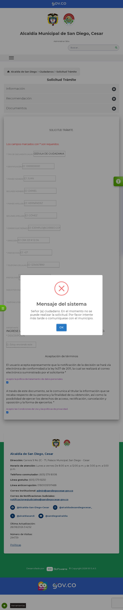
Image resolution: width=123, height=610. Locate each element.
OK (61, 327)
